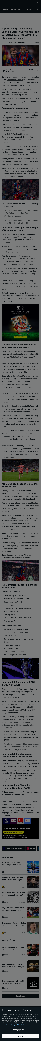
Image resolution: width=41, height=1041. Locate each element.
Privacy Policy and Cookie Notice (16, 1025)
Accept (20, 1036)
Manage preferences (20, 1030)
